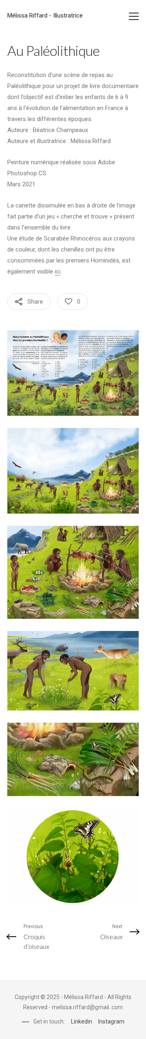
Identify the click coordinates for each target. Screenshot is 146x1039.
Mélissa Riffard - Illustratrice (45, 15)
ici (57, 271)
